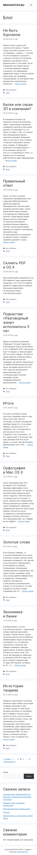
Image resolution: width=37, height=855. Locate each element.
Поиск (5, 772)
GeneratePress (22, 852)
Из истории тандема (13, 688)
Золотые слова (16, 542)
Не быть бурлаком (11, 32)
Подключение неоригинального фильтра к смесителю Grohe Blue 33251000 (17, 797)
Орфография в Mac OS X (14, 470)
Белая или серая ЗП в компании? (18, 106)
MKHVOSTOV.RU (13, 5)
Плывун (6, 812)
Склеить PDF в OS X (14, 265)
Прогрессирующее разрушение (16, 809)
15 (29, 759)
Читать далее (20, 84)
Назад (7, 759)
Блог (8, 93)
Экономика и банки (13, 614)
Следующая (10, 762)
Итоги (8, 403)
